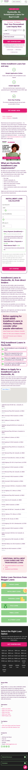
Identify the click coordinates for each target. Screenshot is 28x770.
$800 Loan (23, 653)
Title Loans (14, 605)
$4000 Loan (11, 658)
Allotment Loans (14, 619)
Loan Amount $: (6, 204)
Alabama (9, 118)
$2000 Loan (24, 655)
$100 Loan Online (6, 708)
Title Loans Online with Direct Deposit (11, 725)
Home (3, 116)
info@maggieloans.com (11, 744)
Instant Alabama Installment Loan (15, 136)
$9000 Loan (17, 661)
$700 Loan (17, 653)
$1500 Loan (17, 655)
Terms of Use (22, 45)
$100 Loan (4, 650)
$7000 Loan (4, 661)
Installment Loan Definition (11, 569)
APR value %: (5, 222)
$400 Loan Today (6, 714)
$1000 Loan (11, 655)
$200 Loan (10, 650)
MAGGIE (6, 1)
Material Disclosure (7, 757)
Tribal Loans (14, 612)
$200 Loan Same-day (7, 710)
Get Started (14, 268)
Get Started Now (14, 644)
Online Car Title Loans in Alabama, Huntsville (14, 333)
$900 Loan (4, 655)
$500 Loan (4, 653)
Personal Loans (14, 598)
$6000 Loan (24, 658)
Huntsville (15, 118)
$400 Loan (23, 650)
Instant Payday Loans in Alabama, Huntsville (14, 331)
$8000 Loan (11, 661)
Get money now (14, 110)
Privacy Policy (16, 45)
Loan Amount (6, 33)
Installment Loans (14, 591)
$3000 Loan (4, 658)
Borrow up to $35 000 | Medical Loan (11, 727)
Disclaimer (5, 763)
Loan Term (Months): (7, 213)
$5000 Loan (17, 658)
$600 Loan (10, 653)
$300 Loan (17, 650)
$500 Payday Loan (6, 715)
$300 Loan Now (6, 712)
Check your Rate (16, 1)
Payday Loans (14, 584)
